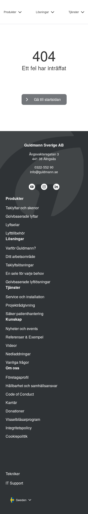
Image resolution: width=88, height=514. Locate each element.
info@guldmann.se (44, 171)
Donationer (15, 411)
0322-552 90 (44, 167)
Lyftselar (12, 224)
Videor (11, 345)
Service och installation (25, 296)
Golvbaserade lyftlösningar (28, 281)
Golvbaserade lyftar (22, 216)
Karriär (11, 402)
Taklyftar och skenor (22, 207)
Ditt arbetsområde (20, 256)
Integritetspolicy (19, 427)
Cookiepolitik (16, 436)
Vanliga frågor (17, 362)
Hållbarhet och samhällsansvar (31, 385)
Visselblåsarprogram (23, 419)
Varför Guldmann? (21, 248)
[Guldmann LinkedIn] (56, 187)
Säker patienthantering (24, 313)
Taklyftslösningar (20, 265)
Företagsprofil (17, 377)
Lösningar (42, 12)
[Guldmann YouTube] (32, 187)
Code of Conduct (20, 394)
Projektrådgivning (20, 305)
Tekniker (13, 473)
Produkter (10, 12)
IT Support (14, 483)
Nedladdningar (18, 353)
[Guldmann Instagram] (44, 187)
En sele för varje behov (25, 273)
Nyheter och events (22, 328)
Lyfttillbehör (15, 233)
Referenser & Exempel (24, 337)
